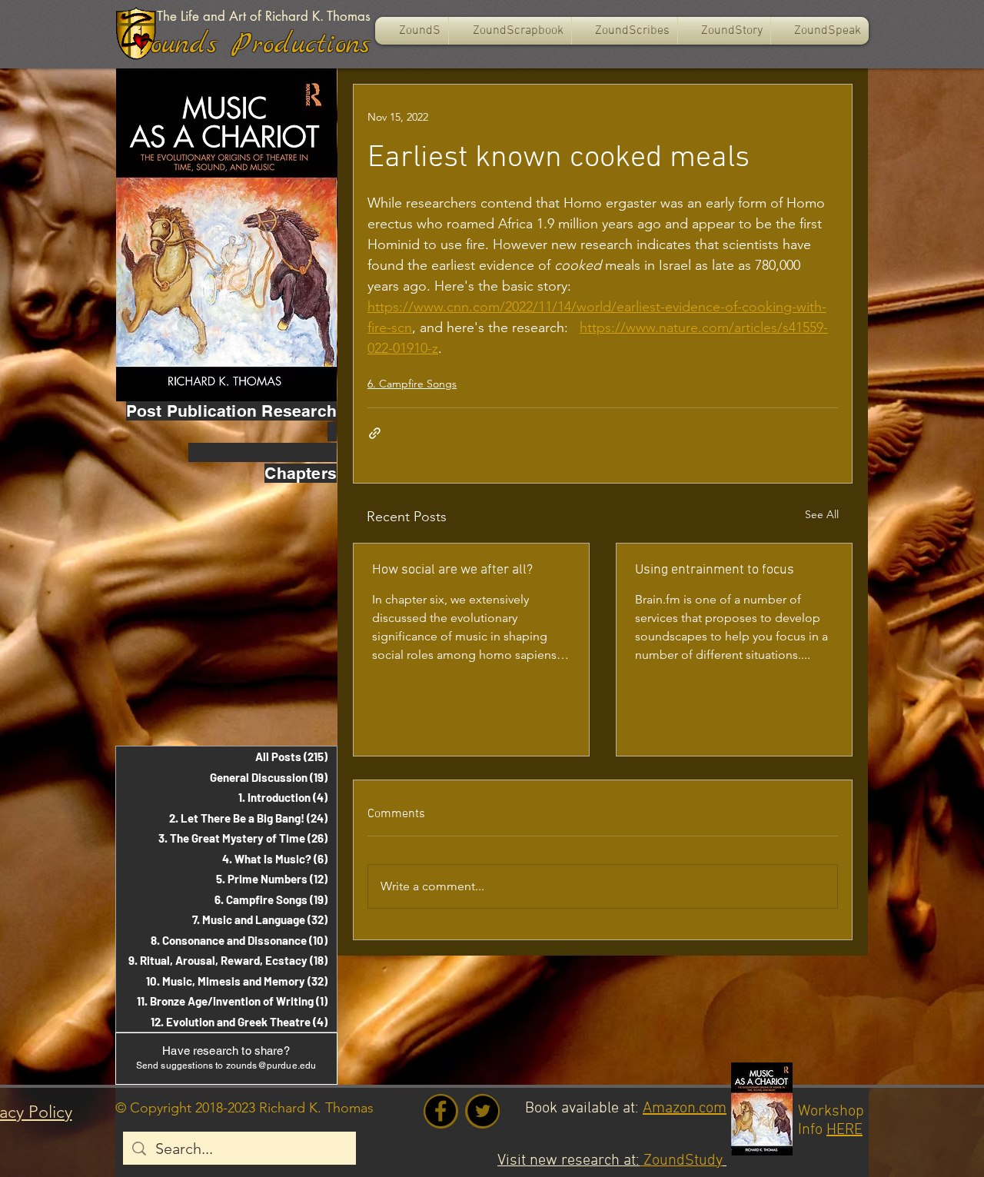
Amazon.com (684, 1108)
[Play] (141, 40)
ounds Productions (261, 44)
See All (822, 514)
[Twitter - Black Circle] (482, 1111)
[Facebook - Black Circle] (440, 1111)
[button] (510, 31)
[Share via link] (374, 433)
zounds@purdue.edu (271, 1065)
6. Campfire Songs (412, 384)
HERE (844, 1130)
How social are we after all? (452, 570)
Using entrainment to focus (714, 570)
